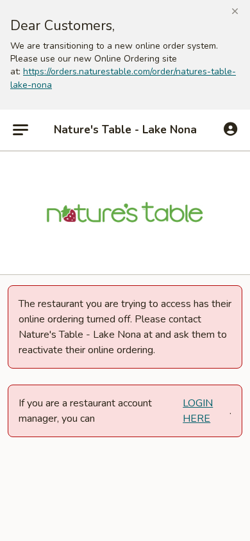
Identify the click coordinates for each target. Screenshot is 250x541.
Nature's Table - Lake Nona (125, 130)
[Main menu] (20, 130)
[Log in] (230, 129)
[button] (235, 11)
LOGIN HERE (198, 411)
